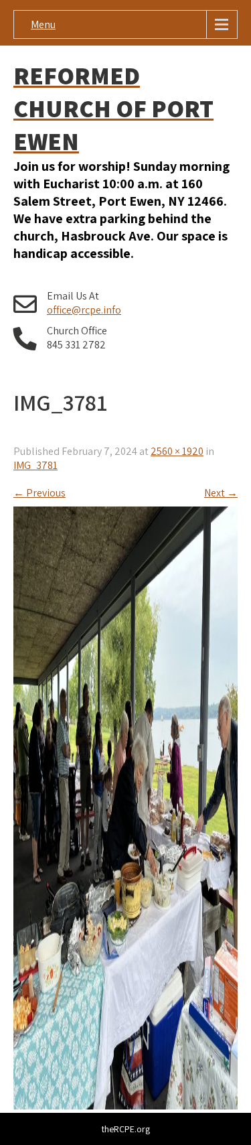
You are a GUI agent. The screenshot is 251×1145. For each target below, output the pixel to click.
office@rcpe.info (84, 310)
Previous (39, 493)
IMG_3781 (35, 465)
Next (221, 493)
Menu (43, 24)
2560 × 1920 (177, 451)
